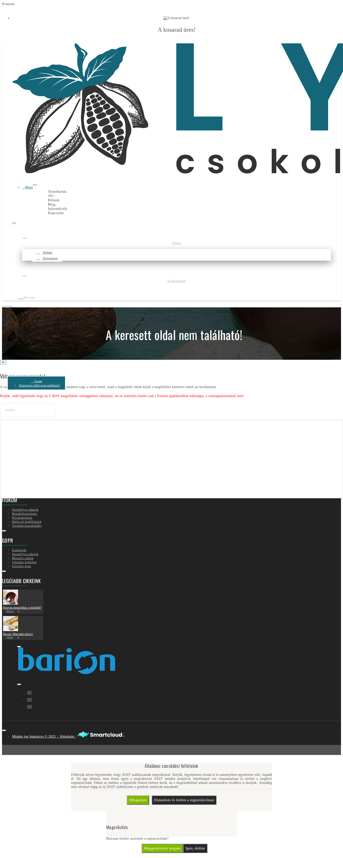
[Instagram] (29, 700)
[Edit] (35, 185)
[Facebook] (29, 693)
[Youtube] (29, 707)
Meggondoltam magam (162, 848)
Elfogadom (138, 800)
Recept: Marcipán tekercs (18, 634)
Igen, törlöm (195, 848)
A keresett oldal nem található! (39, 385)
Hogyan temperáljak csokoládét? (22, 607)
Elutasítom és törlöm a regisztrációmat (184, 800)
